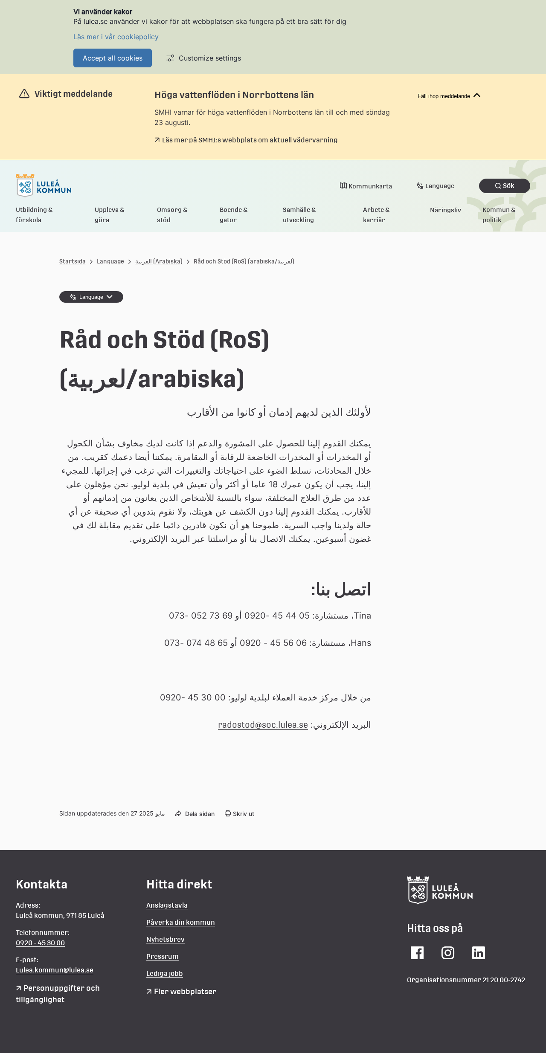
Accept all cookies (112, 58)
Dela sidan (200, 813)
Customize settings (210, 58)
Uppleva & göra (110, 214)
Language (439, 185)
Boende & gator (234, 214)
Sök (508, 186)
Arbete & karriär (376, 214)
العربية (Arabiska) (159, 261)
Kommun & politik (499, 214)
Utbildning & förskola (34, 214)
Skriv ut (243, 813)
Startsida (72, 261)
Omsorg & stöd (172, 214)
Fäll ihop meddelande (444, 96)
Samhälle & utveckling (299, 214)
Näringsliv (445, 210)
